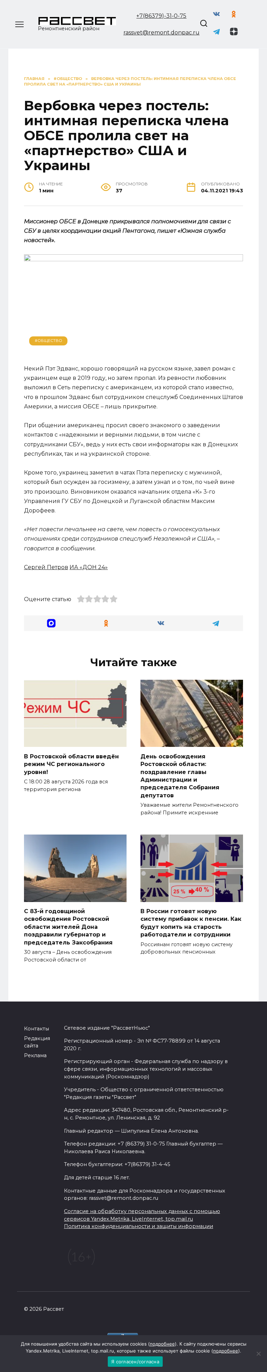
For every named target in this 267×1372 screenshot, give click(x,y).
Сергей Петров (46, 567)
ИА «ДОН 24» (89, 567)
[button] (51, 623)
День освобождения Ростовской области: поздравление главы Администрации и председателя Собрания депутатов (179, 775)
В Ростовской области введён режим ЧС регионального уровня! (71, 764)
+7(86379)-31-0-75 (161, 16)
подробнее (162, 1344)
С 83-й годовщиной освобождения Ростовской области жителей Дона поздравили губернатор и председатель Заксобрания (68, 927)
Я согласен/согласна (135, 1361)
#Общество (48, 340)
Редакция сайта (37, 1042)
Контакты (36, 1029)
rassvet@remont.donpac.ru (161, 32)
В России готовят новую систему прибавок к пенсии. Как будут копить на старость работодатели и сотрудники (190, 923)
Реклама (35, 1055)
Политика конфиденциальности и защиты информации (138, 1226)
